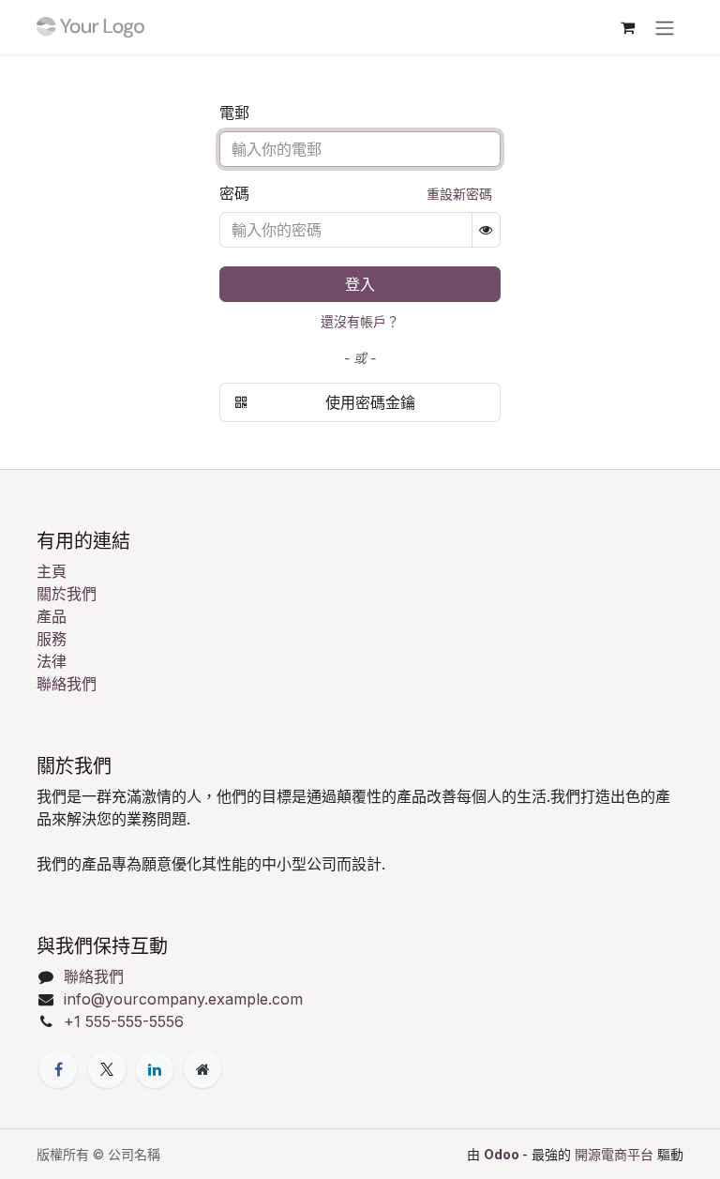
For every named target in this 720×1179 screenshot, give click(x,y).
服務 (52, 638)
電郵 (234, 112)
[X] (107, 1069)
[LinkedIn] (154, 1069)
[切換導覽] (664, 27)
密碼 (234, 193)
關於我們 (67, 593)
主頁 (52, 571)
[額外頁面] (202, 1069)
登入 (360, 284)
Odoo (503, 1154)
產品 (52, 616)
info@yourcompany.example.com (183, 999)
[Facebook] (58, 1069)
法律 (52, 661)
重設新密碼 (459, 194)
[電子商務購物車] (627, 27)
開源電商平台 (614, 1154)
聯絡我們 (67, 683)
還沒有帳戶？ (360, 321)
